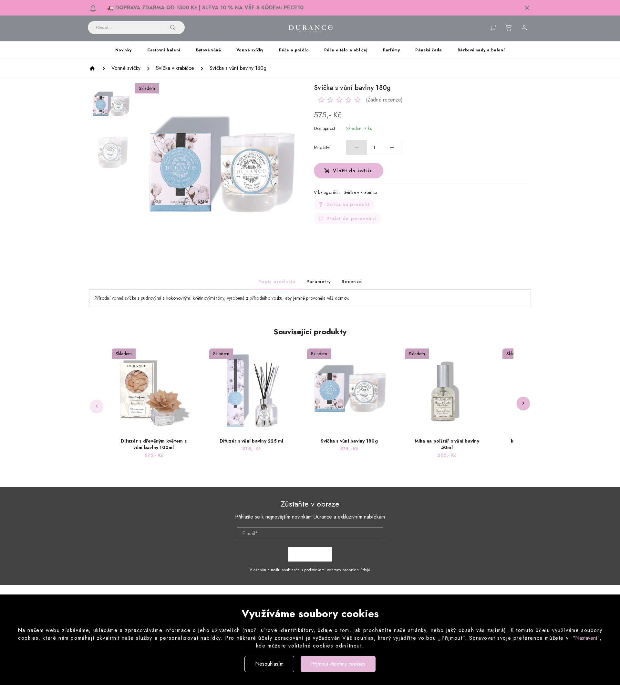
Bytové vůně (208, 50)
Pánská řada (428, 50)
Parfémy (391, 50)
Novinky (123, 50)
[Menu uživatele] (524, 27)
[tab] (277, 281)
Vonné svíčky (250, 50)
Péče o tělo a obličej (345, 50)
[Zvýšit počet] (392, 147)
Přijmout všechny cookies (338, 664)
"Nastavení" (586, 638)
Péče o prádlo (294, 50)
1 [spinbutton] (374, 147)
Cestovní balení (164, 50)
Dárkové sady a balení (481, 50)
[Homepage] (93, 68)
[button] (527, 8)
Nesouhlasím (269, 664)
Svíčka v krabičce (360, 192)
